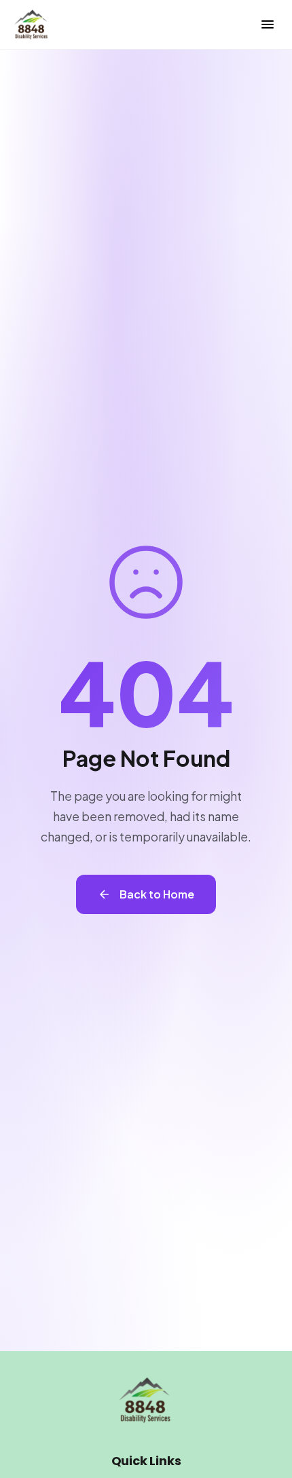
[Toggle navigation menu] (267, 24)
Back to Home (157, 894)
